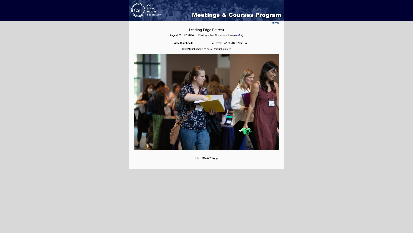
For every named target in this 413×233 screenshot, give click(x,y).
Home (276, 22)
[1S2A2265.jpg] (206, 149)
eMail (239, 35)
